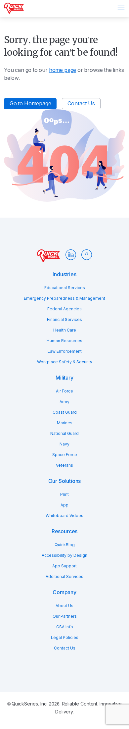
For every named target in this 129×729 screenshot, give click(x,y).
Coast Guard (65, 412)
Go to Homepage (30, 103)
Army (64, 401)
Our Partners (65, 616)
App (64, 505)
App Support (64, 566)
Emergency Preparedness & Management (64, 298)
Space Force (64, 454)
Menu (121, 8)
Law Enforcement (65, 351)
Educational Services (64, 288)
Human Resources (64, 340)
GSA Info (64, 627)
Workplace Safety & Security (64, 362)
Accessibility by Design (64, 555)
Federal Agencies (64, 309)
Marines (64, 423)
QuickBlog (65, 545)
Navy (64, 444)
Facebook (86, 254)
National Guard (64, 433)
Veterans (64, 465)
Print (64, 494)
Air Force (64, 391)
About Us (64, 605)
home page (62, 70)
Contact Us (81, 103)
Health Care (64, 330)
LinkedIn (70, 254)
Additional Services (64, 576)
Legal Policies (64, 637)
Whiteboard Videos (64, 515)
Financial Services (64, 319)
